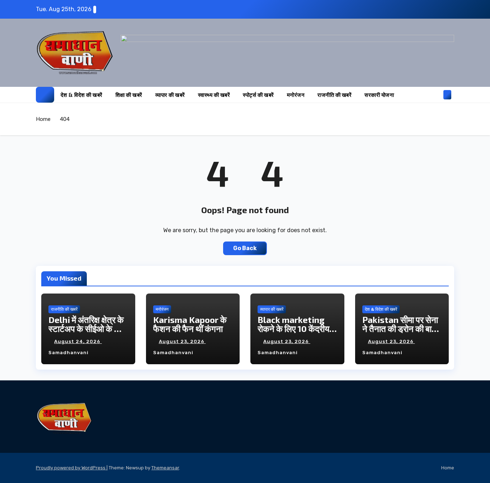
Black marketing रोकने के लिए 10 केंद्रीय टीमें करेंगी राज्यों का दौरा (293, 328)
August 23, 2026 (182, 341)
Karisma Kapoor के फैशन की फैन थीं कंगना (190, 324)
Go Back (245, 248)
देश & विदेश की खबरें (82, 95)
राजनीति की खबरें (334, 95)
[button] (435, 94)
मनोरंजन (296, 95)
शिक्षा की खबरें (129, 95)
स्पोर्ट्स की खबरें (258, 95)
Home (43, 119)
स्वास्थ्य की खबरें (214, 95)
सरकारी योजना (379, 95)
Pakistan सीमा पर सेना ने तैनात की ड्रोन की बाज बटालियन (400, 328)
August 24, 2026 (78, 341)
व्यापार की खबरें (170, 95)
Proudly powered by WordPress (71, 467)
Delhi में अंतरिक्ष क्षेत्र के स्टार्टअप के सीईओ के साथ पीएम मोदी (87, 328)
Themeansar (165, 467)
